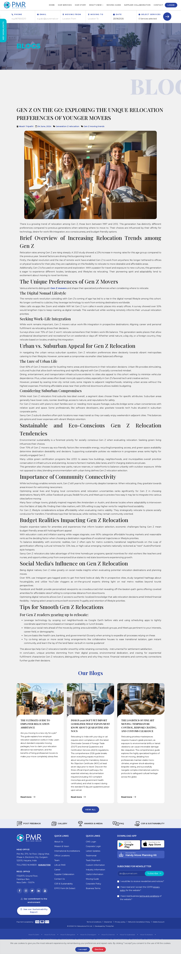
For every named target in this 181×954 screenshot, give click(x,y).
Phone (18, 14)
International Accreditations (67, 851)
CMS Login (91, 841)
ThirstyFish (109, 926)
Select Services (151, 14)
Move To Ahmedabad (30, 939)
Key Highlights (3, 30)
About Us (58, 841)
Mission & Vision (61, 846)
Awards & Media (93, 823)
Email (43, 14)
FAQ (121, 823)
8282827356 (44, 865)
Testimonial (91, 855)
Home (52, 5)
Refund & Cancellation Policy (139, 922)
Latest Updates (93, 851)
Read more (26, 797)
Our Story (80, 5)
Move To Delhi (33, 935)
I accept (82, 949)
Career (57, 869)
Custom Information (95, 865)
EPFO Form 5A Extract (64, 888)
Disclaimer (108, 922)
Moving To (96, 14)
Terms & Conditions (94, 922)
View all (90, 809)
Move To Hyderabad (127, 935)
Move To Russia (102, 939)
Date (119, 14)
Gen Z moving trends (94, 126)
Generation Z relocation (67, 126)
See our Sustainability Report (35, 910)
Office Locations (62, 855)
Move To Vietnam (120, 939)
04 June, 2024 (44, 126)
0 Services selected (148, 19)
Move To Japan (67, 939)
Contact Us (59, 879)
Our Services (65, 5)
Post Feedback (32, 823)
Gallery (62, 823)
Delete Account (158, 922)
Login (171, 5)
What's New (95, 5)
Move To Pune (49, 935)
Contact (158, 5)
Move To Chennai (108, 935)
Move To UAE (137, 939)
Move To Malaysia (85, 939)
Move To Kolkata (146, 935)
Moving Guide (114, 5)
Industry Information (95, 869)
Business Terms (93, 888)
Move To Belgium (49, 939)
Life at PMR (59, 865)
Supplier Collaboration (137, 5)
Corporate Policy (93, 884)
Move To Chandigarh (88, 935)
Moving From (73, 14)
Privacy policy (120, 922)
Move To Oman (153, 939)
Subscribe (153, 873)
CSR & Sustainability (152, 823)
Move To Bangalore (67, 935)
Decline (99, 949)
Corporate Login (93, 846)
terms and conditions (149, 896)
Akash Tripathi (26, 126)
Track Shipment (93, 860)
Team (56, 860)
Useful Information (94, 874)
